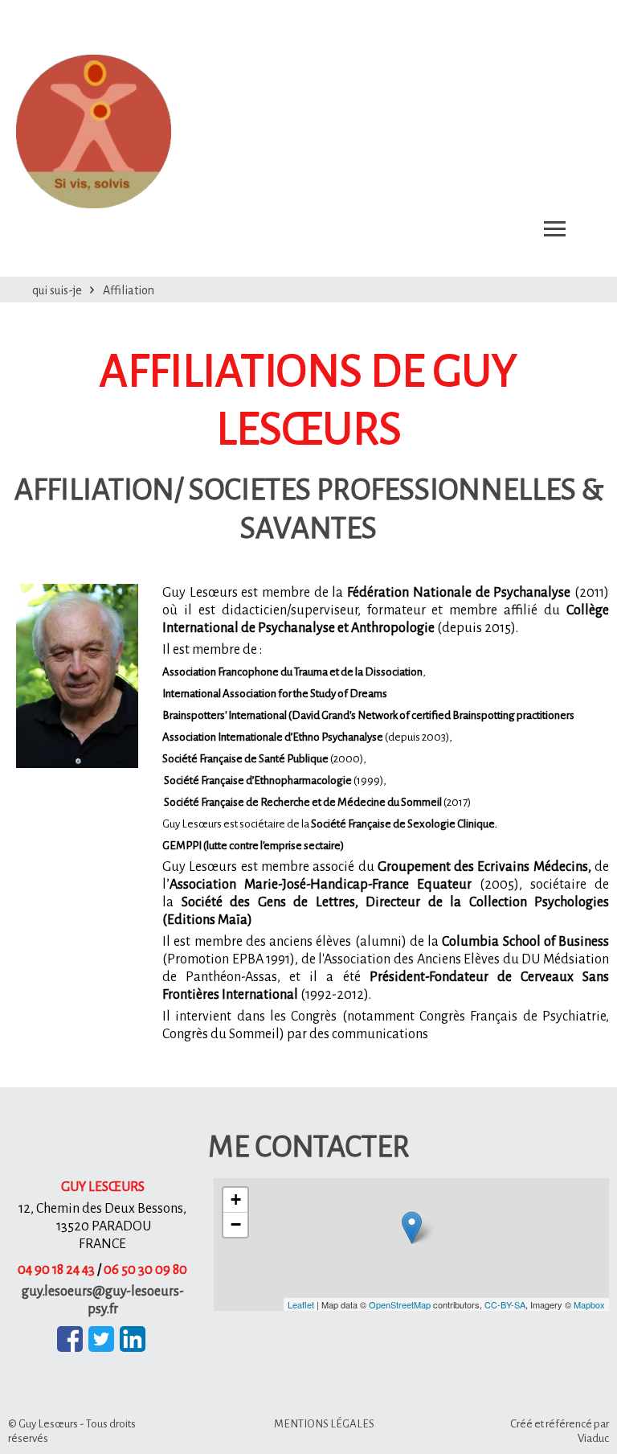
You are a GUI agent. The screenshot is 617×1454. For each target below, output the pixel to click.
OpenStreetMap (400, 1304)
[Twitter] (101, 1339)
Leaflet (301, 1304)
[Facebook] (70, 1339)
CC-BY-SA (504, 1304)
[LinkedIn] (132, 1339)
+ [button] (236, 1199)
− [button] (236, 1224)
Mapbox (589, 1304)
